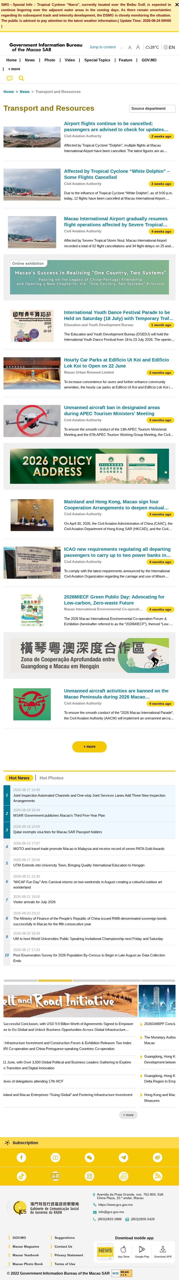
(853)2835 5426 (143, 1219)
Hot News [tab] (19, 777)
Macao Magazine (26, 1246)
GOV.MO (19, 1238)
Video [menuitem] (70, 60)
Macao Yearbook (26, 1255)
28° (154, 47)
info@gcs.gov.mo (111, 1212)
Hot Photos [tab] (52, 777)
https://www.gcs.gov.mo (115, 1204)
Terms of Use (65, 1264)
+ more (166, 1115)
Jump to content (103, 47)
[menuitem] (30, 60)
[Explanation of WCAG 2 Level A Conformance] (122, 1273)
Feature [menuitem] (125, 60)
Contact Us (63, 1246)
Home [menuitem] (11, 60)
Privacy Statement (69, 1255)
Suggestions (65, 1238)
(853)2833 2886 (110, 1219)
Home (8, 92)
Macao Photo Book (28, 1264)
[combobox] (152, 108)
